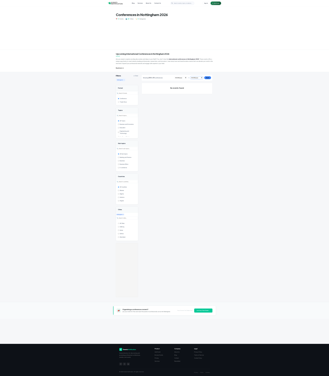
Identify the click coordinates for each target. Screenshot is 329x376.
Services (140, 3)
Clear (135, 76)
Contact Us (157, 3)
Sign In (206, 3)
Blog (133, 3)
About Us (148, 3)
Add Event (216, 3)
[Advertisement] (164, 34)
